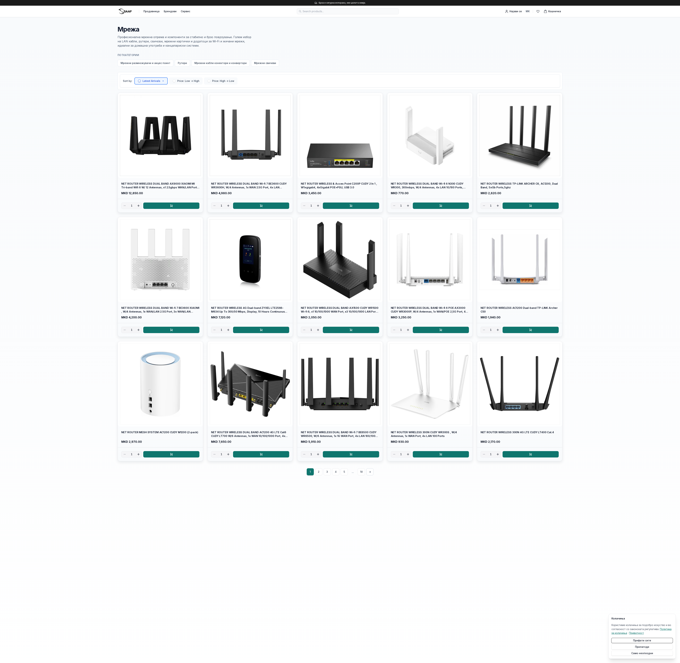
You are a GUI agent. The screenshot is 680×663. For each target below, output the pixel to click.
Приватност (636, 632)
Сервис (185, 11)
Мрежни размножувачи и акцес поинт (145, 62)
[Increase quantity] (138, 206)
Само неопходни (642, 653)
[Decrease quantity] (124, 206)
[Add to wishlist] (199, 97)
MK (528, 11)
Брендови (170, 11)
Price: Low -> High (188, 80)
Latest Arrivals (151, 80)
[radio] (139, 81)
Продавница (151, 11)
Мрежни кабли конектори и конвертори (220, 62)
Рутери (182, 62)
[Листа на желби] (538, 11)
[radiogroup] (185, 81)
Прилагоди (642, 646)
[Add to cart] (171, 206)
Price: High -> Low (223, 80)
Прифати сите (642, 640)
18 (361, 471)
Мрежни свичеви (265, 62)
